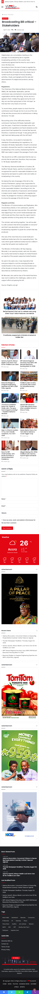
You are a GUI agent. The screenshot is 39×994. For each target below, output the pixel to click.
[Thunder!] (12, 7)
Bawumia (23, 917)
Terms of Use (5, 946)
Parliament (5, 930)
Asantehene (15, 917)
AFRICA (16, 987)
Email (4, 506)
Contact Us (4, 944)
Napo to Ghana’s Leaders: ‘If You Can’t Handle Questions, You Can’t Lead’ (10, 432)
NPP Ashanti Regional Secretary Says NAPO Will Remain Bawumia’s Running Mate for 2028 (28, 363)
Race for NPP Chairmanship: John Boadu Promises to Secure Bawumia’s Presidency (8, 455)
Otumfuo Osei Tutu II (24, 927)
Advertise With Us (6, 941)
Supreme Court (15, 930)
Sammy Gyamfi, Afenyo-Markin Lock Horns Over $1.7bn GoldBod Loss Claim (10, 362)
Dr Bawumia (5, 920)
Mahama (31, 924)
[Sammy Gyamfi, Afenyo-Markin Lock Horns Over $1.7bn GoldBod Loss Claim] (10, 354)
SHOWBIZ (33, 984)
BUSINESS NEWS (24, 984)
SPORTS (22, 987)
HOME (5, 984)
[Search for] (37, 7)
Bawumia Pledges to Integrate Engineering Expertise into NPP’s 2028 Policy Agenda (10, 385)
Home (5, 14)
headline (14, 924)
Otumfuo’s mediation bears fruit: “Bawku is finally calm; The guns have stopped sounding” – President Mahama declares (10, 409)
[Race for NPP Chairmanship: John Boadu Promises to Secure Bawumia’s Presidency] (10, 445)
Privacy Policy (5, 949)
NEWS (9, 984)
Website (4, 513)
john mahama (22, 924)
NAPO (4, 927)
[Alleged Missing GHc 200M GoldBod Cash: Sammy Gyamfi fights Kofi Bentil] (28, 445)
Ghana (25, 920)
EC (12, 920)
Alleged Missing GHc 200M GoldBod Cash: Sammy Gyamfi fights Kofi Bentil (28, 454)
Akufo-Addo (5, 917)
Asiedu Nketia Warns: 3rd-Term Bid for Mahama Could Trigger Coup (28, 432)
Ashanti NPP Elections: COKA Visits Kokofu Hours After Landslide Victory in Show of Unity (28, 407)
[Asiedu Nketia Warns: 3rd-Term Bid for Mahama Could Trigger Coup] (28, 423)
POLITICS (10, 14)
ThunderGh (32, 981)
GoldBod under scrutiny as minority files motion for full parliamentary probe (28, 385)
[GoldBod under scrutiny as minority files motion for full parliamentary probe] (28, 376)
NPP (15, 927)
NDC (9, 927)
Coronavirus (31, 917)
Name (4, 499)
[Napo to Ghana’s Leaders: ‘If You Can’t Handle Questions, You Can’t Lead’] (10, 423)
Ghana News (5, 924)
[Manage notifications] (34, 989)
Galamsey (18, 920)
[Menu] (2, 7)
